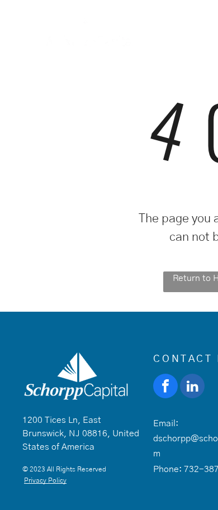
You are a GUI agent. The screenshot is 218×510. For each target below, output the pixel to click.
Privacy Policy (45, 480)
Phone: (167, 469)
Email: (165, 423)
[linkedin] (192, 387)
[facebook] (165, 387)
